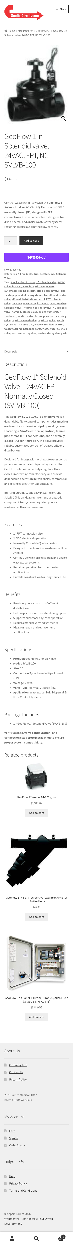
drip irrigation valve (36, 295)
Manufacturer (25, 30)
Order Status (17, 1145)
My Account (12, 1238)
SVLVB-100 (27, 324)
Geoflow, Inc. (43, 30)
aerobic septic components (38, 286)
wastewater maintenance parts (22, 328)
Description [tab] (11, 351)
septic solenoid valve (24, 320)
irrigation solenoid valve (37, 307)
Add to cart (31, 240)
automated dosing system (19, 290)
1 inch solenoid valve (23, 282)
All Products (25, 274)
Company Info (18, 1065)
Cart (12, 1131)
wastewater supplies (24, 333)
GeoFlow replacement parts (39, 303)
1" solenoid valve (46, 282)
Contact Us (16, 1072)
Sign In (13, 1138)
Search (36, 1238)
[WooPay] (36, 257)
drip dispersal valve (48, 290)
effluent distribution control (28, 299)
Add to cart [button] (36, 813)
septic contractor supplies (33, 316)
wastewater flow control (48, 324)
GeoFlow (17, 303)
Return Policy (18, 1079)
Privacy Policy (18, 1183)
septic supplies (47, 320)
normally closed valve (24, 311)
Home (12, 30)
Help (12, 1176)
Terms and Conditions (23, 1190)
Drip (36, 274)
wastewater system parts (52, 333)
